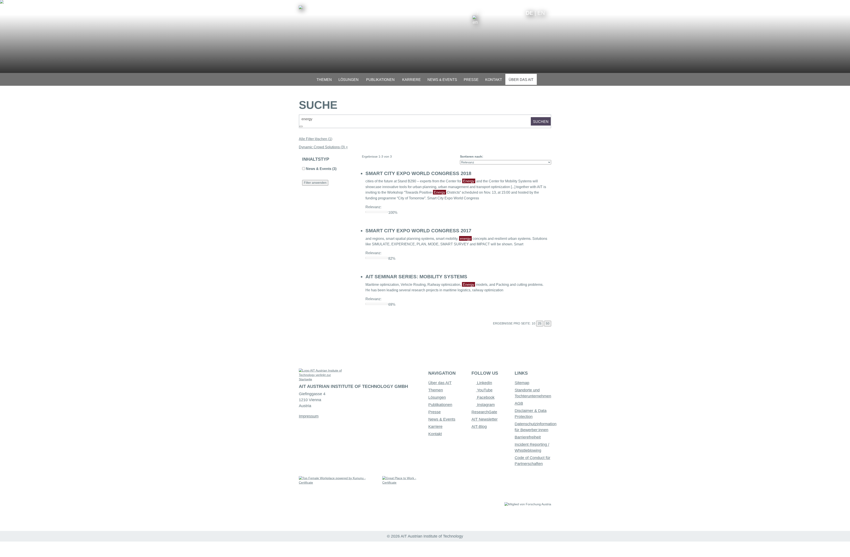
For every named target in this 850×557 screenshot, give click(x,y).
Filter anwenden (315, 182)
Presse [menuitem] (471, 80)
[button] (475, 17)
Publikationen (440, 404)
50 (547, 323)
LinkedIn (484, 383)
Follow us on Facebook (519, 12)
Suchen (541, 122)
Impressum (309, 416)
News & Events (441, 419)
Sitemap (522, 383)
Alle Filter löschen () (315, 139)
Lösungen (437, 397)
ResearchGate (484, 412)
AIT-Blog (479, 426)
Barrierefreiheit (528, 437)
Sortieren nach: (471, 156)
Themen (435, 390)
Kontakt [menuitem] (493, 80)
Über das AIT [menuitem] (521, 80)
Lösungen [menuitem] (348, 80)
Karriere (435, 426)
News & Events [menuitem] (442, 80)
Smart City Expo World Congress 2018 (418, 173)
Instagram (485, 404)
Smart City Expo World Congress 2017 (418, 230)
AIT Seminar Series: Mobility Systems (416, 276)
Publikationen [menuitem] (380, 80)
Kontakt (435, 434)
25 (539, 323)
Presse (434, 412)
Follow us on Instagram (512, 12)
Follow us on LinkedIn (505, 12)
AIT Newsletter (484, 419)
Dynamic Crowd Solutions (323, 147)
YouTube (484, 390)
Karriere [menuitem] (411, 80)
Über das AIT (440, 383)
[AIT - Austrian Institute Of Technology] (300, 7)
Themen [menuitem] (324, 80)
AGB (519, 403)
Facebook (485, 397)
